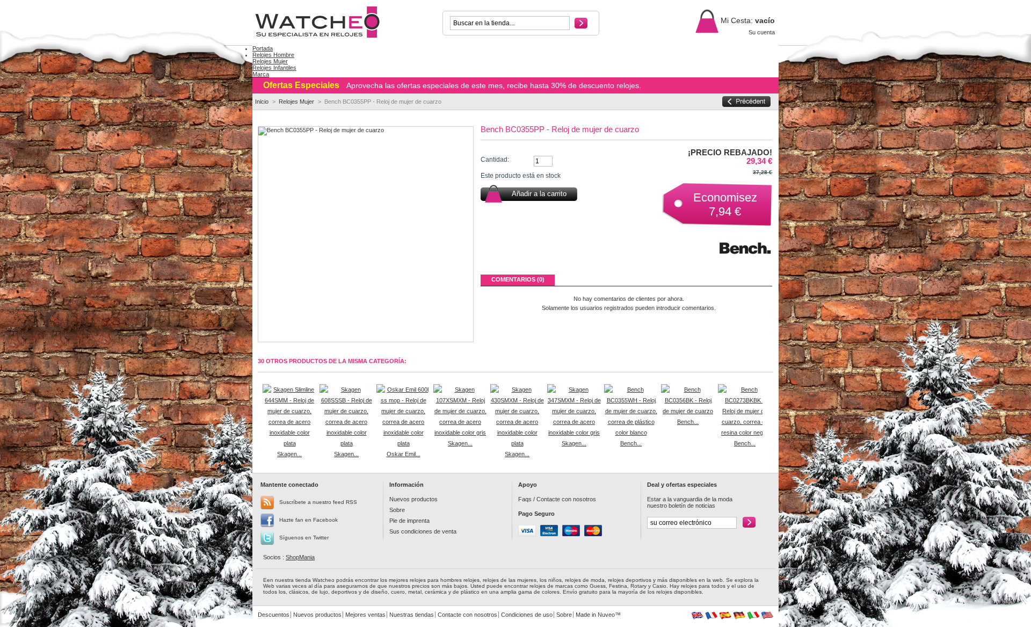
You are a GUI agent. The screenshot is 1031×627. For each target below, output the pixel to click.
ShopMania (300, 557)
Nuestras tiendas (411, 614)
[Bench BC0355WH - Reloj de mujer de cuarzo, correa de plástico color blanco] (631, 432)
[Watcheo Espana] (725, 617)
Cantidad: (495, 159)
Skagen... (289, 454)
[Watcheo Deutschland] (739, 617)
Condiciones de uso (527, 614)
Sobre (397, 510)
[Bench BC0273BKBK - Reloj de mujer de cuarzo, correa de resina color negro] (745, 432)
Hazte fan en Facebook (308, 520)
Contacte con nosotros (566, 499)
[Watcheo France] (711, 617)
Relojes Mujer (296, 101)
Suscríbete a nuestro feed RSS (318, 502)
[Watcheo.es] (323, 22)
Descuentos (273, 614)
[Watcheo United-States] (767, 617)
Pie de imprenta (409, 520)
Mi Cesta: (735, 20)
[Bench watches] (745, 261)
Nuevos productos (413, 499)
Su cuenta (762, 32)
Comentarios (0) (517, 279)
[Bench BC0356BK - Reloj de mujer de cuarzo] (688, 411)
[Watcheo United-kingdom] (697, 617)
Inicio (261, 101)
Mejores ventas (365, 614)
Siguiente (765, 405)
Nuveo (606, 614)
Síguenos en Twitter (304, 537)
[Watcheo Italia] (753, 617)
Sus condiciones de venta (422, 531)
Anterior (260, 405)
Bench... (631, 443)
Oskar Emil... (403, 454)
